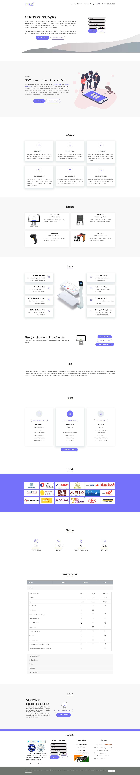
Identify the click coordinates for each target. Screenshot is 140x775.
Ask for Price (101, 420)
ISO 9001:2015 (57, 84)
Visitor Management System (37, 371)
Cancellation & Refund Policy (81, 753)
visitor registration (50, 373)
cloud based (51, 371)
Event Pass (70, 151)
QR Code (100, 233)
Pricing (92, 4)
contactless (33, 373)
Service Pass (101, 151)
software (98, 373)
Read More (39, 101)
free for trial (52, 375)
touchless (27, 373)
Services (79, 4)
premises (77, 373)
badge (78, 375)
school (83, 371)
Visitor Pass (39, 151)
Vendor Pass (70, 176)
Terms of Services (81, 747)
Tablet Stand (54, 214)
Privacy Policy (81, 750)
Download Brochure (104, 344)
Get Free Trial (42, 38)
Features (86, 4)
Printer (100, 214)
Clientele (98, 4)
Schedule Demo (58, 38)
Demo (82, 375)
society (88, 371)
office (79, 371)
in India (61, 375)
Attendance (39, 176)
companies (110, 371)
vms (75, 375)
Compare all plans (69, 449)
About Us (72, 4)
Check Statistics (53, 101)
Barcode (54, 233)
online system (31, 375)
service (57, 375)
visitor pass (112, 373)
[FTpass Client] (31, 741)
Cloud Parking (101, 176)
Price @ (39, 420)
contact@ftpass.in (101, 758)
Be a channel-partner (81, 744)
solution (93, 373)
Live (86, 375)
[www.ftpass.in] (31, 4)
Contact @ (108, 4)
